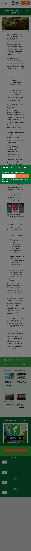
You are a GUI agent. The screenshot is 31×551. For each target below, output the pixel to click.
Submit (22, 176)
